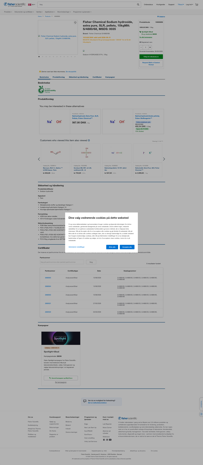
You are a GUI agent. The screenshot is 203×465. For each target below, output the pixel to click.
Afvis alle (112, 247)
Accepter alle (127, 247)
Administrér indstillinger (77, 247)
